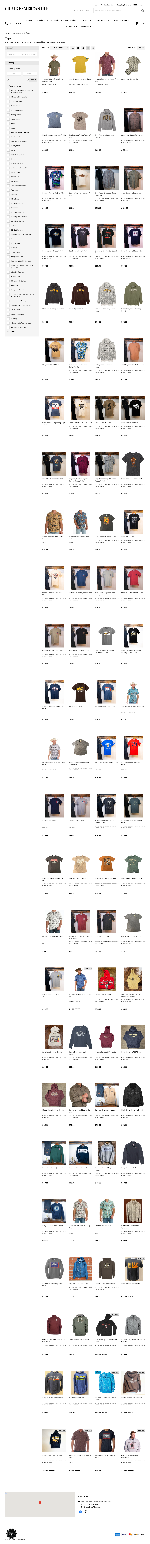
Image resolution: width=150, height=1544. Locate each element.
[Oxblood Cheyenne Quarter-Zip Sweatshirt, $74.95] (54, 1325)
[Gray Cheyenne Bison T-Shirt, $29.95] (133, 464)
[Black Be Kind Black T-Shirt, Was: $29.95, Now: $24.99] (133, 1269)
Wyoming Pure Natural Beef (21, 305)
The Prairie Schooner (18, 186)
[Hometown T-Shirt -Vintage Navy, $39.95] (107, 1440)
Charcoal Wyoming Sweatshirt (53, 309)
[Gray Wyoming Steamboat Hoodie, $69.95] (107, 120)
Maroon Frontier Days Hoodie (53, 1110)
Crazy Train (15, 285)
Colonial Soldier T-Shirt (77, 821)
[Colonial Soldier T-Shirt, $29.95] (80, 805)
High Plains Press (17, 212)
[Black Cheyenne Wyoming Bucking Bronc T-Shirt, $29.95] (133, 635)
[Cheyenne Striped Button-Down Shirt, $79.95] (80, 1095)
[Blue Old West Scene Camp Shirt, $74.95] (80, 522)
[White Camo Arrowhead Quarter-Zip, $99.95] (133, 1211)
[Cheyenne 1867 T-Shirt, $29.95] (54, 350)
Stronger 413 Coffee (18, 281)
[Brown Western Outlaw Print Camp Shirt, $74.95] (54, 522)
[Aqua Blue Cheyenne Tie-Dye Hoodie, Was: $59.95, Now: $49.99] (107, 1382)
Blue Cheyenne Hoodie (77, 1398)
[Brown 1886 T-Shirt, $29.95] (80, 692)
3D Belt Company (17, 230)
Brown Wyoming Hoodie (78, 309)
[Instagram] (86, 1512)
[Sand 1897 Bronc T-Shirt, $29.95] (80, 863)
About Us (98, 5)
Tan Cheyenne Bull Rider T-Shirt (132, 365)
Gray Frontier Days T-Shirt (78, 251)
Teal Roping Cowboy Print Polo (132, 707)
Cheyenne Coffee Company (21, 323)
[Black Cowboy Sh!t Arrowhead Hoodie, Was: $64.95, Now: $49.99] (107, 1325)
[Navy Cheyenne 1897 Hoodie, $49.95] (133, 1037)
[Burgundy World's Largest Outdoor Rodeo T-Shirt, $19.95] (80, 464)
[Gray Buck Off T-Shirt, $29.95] (107, 921)
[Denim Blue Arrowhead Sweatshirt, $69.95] (80, 1037)
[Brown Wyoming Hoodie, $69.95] (80, 294)
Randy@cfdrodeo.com (94, 1507)
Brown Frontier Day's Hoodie (131, 1398)
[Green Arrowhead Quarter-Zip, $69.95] (54, 1153)
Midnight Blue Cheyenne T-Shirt (80, 593)
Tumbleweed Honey (18, 301)
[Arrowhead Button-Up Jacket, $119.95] (133, 120)
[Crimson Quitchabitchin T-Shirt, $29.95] (133, 578)
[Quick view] (53, 101)
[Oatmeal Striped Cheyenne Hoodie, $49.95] (107, 1153)
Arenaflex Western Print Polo (52, 936)
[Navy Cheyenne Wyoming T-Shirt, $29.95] (54, 692)
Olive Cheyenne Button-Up (131, 193)
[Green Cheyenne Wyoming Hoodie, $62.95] (133, 294)
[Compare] (58, 101)
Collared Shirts (39, 42)
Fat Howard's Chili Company (21, 261)
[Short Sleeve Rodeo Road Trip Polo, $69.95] (80, 1211)
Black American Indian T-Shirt (105, 537)
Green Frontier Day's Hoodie (79, 1340)
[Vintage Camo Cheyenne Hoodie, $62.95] (107, 350)
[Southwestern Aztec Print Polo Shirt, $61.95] (54, 748)
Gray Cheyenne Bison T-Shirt (131, 479)
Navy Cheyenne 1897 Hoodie (131, 1052)
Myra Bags (15, 199)
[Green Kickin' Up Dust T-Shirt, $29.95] (54, 635)
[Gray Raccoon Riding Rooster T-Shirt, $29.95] (80, 120)
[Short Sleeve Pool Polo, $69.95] (107, 1211)
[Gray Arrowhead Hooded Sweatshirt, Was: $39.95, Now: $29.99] (133, 1440)
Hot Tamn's (15, 243)
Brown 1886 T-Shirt (75, 707)
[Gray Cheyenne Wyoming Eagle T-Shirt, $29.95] (54, 408)
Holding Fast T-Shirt (49, 821)
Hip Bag (14, 319)
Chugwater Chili (17, 257)
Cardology (15, 181)
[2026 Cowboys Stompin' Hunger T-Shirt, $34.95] (80, 64)
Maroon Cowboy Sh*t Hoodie (105, 1052)
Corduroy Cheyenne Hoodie (105, 1110)
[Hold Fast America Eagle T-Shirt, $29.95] (107, 748)
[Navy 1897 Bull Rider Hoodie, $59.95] (54, 1211)
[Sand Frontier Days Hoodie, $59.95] (54, 1037)
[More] (113, 5)
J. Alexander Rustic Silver (20, 168)
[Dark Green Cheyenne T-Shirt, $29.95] (133, 863)
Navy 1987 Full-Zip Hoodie (78, 1284)
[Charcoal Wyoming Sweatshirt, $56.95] (54, 294)
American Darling (17, 221)
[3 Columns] (83, 48)
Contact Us (108, 5)
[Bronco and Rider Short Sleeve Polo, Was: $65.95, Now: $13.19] (80, 1440)
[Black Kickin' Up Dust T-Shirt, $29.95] (80, 635)
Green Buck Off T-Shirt (103, 423)
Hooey (13, 159)
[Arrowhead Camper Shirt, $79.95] (133, 64)
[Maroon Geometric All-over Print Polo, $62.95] (107, 64)
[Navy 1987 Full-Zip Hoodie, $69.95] (80, 1269)
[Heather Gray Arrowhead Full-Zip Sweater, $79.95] (133, 1325)
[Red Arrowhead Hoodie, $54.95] (107, 979)
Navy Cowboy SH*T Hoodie (52, 1455)
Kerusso (14, 248)
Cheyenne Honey (17, 314)
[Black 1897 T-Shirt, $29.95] (133, 522)
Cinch (13, 124)
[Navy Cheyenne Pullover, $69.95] (133, 1153)
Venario (14, 194)
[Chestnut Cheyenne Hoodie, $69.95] (107, 1269)
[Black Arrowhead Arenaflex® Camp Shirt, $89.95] (80, 748)
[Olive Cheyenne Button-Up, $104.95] (133, 178)
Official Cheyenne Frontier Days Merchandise (56, 20)
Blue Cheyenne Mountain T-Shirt (54, 135)
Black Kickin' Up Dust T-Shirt (79, 651)
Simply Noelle (16, 115)
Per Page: (132, 48)
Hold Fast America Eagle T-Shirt (106, 763)
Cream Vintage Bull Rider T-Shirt (80, 423)
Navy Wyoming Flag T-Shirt (105, 707)
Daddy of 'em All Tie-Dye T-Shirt (53, 193)
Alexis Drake (15, 310)
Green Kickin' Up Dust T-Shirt (52, 651)
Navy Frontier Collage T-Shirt (52, 251)
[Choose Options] (48, 101)
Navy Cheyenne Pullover (130, 1168)
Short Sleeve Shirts (12, 42)
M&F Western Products (19, 141)
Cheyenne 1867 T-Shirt (50, 365)
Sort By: (45, 48)
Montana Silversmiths (19, 97)
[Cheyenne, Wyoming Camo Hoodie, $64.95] (107, 294)
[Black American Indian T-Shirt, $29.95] (107, 522)
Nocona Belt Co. (17, 203)
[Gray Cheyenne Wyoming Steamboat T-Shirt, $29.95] (107, 635)
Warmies (14, 190)
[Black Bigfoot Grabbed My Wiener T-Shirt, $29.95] (107, 805)
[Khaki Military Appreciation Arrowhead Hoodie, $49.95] (133, 979)
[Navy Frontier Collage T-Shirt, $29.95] (54, 236)
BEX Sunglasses (17, 110)
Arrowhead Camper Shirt (130, 79)
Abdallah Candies (17, 272)
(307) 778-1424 (92, 1504)
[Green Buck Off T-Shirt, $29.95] (107, 408)
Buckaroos (70, 26)
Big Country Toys (17, 155)
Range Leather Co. (18, 290)
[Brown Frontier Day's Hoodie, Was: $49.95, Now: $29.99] (133, 1382)
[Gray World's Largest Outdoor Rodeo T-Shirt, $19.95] (107, 464)
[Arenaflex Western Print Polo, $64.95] (54, 921)
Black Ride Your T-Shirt (129, 423)
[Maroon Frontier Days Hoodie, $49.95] (54, 1095)
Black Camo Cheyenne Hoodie (132, 1110)
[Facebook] (80, 1512)
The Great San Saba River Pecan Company (22, 295)
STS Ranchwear (17, 101)
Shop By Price (14, 69)
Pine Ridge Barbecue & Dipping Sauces (22, 267)
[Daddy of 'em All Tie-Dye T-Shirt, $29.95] (54, 178)
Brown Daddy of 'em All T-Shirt (106, 878)
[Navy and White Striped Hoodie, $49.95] (80, 1153)
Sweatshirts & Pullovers (56, 42)
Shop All (29, 20)
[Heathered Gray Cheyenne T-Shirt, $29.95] (133, 805)
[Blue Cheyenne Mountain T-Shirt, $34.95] (54, 120)
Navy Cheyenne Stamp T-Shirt (132, 251)
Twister (13, 226)
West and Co (16, 106)
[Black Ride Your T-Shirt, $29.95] (133, 408)
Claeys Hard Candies (18, 327)
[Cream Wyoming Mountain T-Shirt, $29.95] (80, 178)
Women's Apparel (121, 20)
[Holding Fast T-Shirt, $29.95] (54, 805)
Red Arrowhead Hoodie (103, 994)
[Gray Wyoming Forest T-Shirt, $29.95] (133, 921)
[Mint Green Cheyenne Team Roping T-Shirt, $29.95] (107, 578)
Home (7, 33)
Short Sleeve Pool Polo (103, 1226)
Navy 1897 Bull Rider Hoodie (52, 1226)
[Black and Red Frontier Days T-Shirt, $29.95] (107, 236)
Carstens (14, 208)
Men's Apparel (101, 20)
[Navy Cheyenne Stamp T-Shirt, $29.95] (133, 236)
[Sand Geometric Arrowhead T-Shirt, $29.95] (54, 578)
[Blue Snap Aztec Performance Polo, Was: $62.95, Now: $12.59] (80, 979)
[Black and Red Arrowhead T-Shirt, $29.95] (54, 863)
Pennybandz (16, 146)
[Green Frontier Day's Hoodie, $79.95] (80, 1325)
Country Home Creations (20, 132)
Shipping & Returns (124, 5)
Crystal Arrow (16, 177)
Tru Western (15, 252)
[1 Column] (73, 48)
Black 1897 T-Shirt (127, 537)
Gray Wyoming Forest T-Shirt (131, 936)
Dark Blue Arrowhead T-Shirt (52, 479)
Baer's (13, 239)
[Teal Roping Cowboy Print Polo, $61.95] (133, 692)
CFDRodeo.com (139, 5)
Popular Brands (15, 86)
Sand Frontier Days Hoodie (52, 1052)
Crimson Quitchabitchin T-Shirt (132, 593)
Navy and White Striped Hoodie (80, 1168)
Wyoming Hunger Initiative (21, 234)
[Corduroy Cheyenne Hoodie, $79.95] (107, 1095)
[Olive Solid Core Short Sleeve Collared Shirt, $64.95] (54, 64)
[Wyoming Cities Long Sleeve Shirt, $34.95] (54, 1269)
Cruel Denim (15, 119)
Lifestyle (85, 20)
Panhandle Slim (17, 163)
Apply (33, 80)
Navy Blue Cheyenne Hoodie (52, 1398)
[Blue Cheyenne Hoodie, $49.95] (80, 1382)
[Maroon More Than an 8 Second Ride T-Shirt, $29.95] (80, 921)
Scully (13, 150)
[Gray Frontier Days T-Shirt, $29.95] (80, 236)
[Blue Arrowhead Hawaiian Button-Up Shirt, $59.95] (80, 350)
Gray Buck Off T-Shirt (102, 936)
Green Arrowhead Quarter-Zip (53, 1168)
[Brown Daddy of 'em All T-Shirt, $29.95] (107, 863)
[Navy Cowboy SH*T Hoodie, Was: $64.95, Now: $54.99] (54, 1440)
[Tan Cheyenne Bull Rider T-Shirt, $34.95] (133, 350)
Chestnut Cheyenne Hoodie (105, 1284)
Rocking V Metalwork (19, 217)
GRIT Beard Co (16, 276)
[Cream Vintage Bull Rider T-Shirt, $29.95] (80, 408)
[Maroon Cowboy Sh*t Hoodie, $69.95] (107, 1037)
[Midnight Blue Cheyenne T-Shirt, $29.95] (80, 578)
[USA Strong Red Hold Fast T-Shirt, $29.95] (133, 748)
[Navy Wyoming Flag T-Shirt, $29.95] (107, 692)
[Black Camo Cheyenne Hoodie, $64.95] (133, 1095)
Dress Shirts (26, 42)
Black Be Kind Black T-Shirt (131, 1284)
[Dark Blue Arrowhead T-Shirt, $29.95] (54, 464)
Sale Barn (85, 26)
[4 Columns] (88, 48)
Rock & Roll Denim (18, 137)
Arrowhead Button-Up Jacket (131, 135)
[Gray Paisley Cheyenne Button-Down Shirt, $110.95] (107, 178)
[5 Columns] (93, 48)
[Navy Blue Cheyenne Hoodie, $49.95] (54, 1382)
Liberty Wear (16, 172)
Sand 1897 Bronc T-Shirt (77, 878)
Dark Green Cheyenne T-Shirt (131, 878)
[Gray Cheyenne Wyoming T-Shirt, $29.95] (54, 979)
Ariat (13, 128)
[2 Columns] (78, 48)
